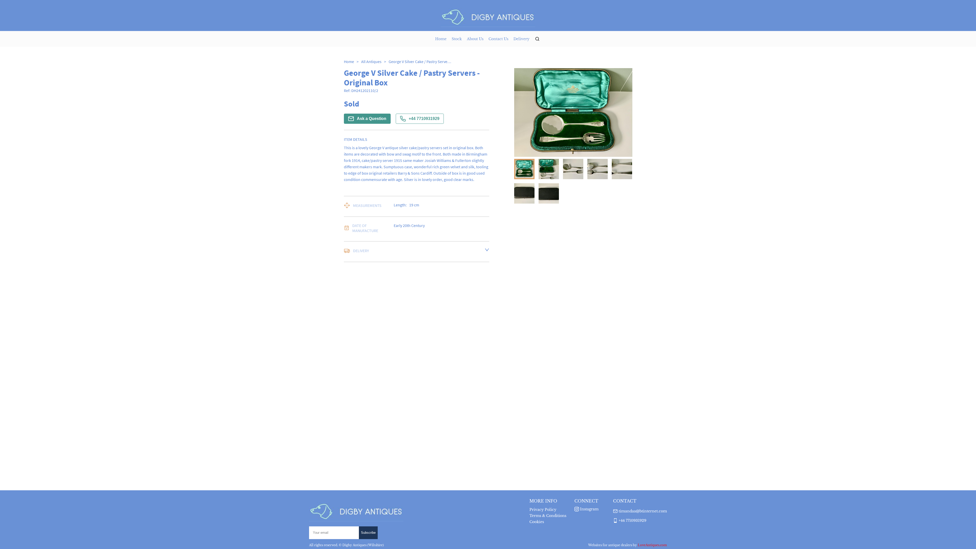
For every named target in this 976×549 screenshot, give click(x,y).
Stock (457, 39)
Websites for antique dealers (610, 545)
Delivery (521, 39)
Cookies (536, 522)
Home (441, 39)
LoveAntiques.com (652, 545)
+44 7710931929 (424, 118)
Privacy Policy (542, 509)
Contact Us (498, 39)
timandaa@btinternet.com (643, 511)
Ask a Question (371, 118)
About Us (475, 39)
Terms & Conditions (547, 515)
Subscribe (368, 533)
